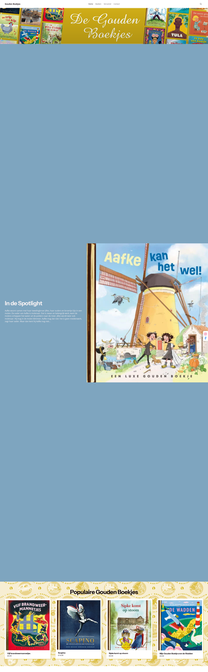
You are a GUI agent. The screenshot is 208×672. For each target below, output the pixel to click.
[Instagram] (205, 334)
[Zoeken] (200, 4)
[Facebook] (205, 338)
